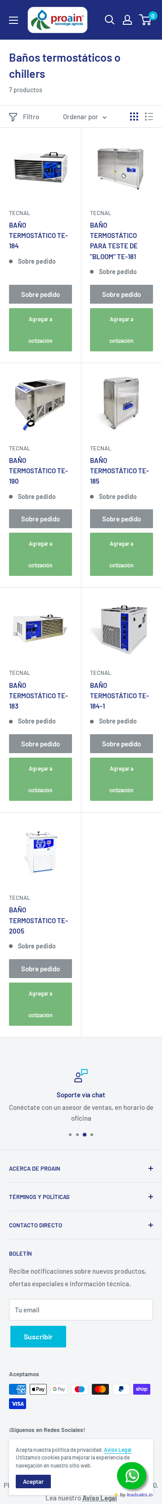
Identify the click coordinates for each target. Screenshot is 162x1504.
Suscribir (38, 1336)
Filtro (31, 116)
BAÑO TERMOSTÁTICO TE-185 (119, 470)
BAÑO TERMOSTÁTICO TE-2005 (38, 920)
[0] (145, 19)
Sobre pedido (40, 294)
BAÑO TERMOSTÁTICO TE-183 (38, 695)
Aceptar (33, 1481)
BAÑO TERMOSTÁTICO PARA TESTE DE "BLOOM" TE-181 (114, 240)
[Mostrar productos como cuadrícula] (134, 116)
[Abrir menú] (13, 20)
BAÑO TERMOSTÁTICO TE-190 (38, 470)
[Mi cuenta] (127, 20)
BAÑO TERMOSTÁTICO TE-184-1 (119, 695)
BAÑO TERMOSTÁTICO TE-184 (38, 235)
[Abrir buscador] (110, 20)
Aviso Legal (117, 1449)
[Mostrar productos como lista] (149, 116)
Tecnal (19, 212)
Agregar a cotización (40, 330)
